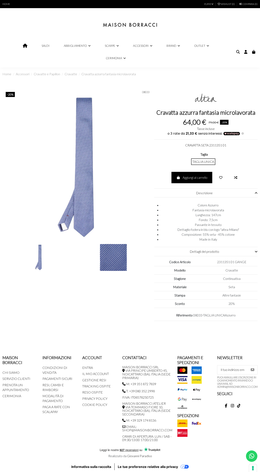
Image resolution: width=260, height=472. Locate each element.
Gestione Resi (94, 380)
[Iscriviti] (252, 369)
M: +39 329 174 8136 (141, 420)
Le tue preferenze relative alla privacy (148, 467)
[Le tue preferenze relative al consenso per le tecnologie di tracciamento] (253, 468)
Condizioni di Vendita (54, 370)
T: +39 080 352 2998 (140, 391)
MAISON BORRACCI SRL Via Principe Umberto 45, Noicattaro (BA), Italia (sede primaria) (146, 372)
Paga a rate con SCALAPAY (56, 409)
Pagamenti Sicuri (57, 378)
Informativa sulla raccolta (91, 467)
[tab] (206, 193)
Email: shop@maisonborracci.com (147, 428)
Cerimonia (11, 396)
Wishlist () (227, 3)
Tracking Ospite (96, 386)
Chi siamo (11, 372)
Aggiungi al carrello (195, 177)
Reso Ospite (92, 392)
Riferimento (184, 315)
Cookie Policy (94, 405)
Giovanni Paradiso (139, 456)
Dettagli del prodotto (204, 251)
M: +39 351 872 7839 (141, 384)
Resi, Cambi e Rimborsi (53, 387)
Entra (87, 368)
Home (6, 3)
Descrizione (204, 193)
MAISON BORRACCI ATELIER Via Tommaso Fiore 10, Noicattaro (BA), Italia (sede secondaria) (146, 408)
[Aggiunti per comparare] (235, 177)
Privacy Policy (94, 398)
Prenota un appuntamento (15, 387)
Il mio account (95, 374)
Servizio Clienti (16, 378)
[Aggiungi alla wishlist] (220, 177)
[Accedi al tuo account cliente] (246, 52)
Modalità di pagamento (53, 398)
